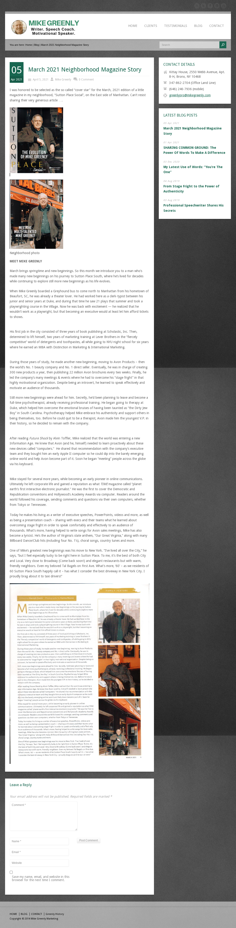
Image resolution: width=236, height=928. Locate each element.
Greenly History (55, 914)
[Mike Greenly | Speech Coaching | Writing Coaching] (47, 34)
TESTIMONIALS (175, 26)
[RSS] (197, 6)
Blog (36, 44)
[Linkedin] (217, 6)
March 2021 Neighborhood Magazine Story (85, 69)
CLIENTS (150, 26)
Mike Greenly (63, 79)
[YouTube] (223, 6)
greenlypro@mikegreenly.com (190, 95)
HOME (132, 26)
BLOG (198, 26)
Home (28, 44)
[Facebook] (210, 6)
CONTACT (216, 26)
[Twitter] (203, 6)
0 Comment (86, 79)
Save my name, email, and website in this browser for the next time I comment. (40, 878)
